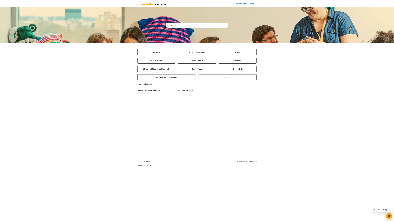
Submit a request (242, 4)
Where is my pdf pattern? (186, 90)
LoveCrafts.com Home (145, 165)
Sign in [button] (252, 4)
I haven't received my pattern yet (149, 90)
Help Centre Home (143, 161)
